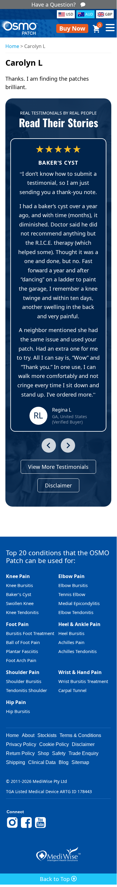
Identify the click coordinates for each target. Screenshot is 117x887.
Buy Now (72, 28)
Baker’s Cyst (18, 594)
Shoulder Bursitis (23, 681)
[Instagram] (12, 827)
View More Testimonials (58, 466)
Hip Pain (16, 702)
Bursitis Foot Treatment (30, 633)
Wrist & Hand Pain (80, 672)
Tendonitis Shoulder (26, 690)
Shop (43, 753)
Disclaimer (58, 485)
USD (69, 14)
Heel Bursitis (71, 633)
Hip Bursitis (18, 711)
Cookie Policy (54, 744)
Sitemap (80, 762)
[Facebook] (26, 827)
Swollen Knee (20, 603)
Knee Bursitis (19, 585)
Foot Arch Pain (21, 660)
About (28, 735)
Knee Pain (18, 576)
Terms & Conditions (80, 735)
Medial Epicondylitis (79, 603)
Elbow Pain (71, 576)
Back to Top (55, 879)
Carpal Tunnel (72, 690)
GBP (108, 14)
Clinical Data (42, 762)
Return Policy (20, 753)
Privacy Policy (21, 744)
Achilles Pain (71, 642)
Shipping (15, 762)
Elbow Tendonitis (75, 612)
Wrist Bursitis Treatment (83, 681)
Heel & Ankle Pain (79, 624)
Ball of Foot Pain (23, 642)
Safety (59, 753)
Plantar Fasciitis (22, 651)
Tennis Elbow (71, 594)
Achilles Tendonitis (77, 651)
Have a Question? (53, 4)
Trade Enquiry (83, 753)
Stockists (47, 735)
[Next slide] (68, 445)
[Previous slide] (49, 445)
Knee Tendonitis (22, 612)
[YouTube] (40, 827)
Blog (64, 762)
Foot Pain (17, 624)
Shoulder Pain (22, 672)
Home (12, 46)
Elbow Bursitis (73, 585)
